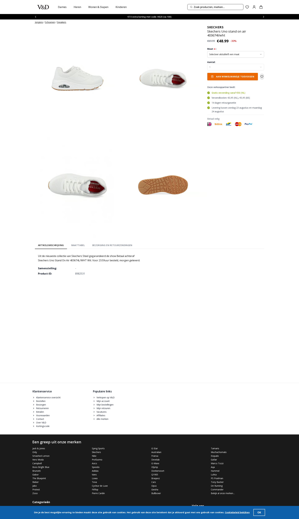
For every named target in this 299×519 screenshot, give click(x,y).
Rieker (35, 482)
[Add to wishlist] (262, 76)
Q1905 (154, 474)
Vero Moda (38, 459)
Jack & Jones (38, 448)
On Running (217, 485)
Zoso (35, 493)
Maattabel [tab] (78, 245)
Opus (154, 485)
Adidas (95, 470)
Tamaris (215, 448)
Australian (156, 452)
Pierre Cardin (98, 493)
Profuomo (97, 459)
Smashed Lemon (41, 455)
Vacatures (102, 411)
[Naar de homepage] (43, 7)
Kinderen (121, 7)
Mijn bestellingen (105, 404)
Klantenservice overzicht (48, 397)
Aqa (213, 467)
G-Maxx (155, 463)
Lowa (94, 478)
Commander (217, 489)
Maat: (211, 48)
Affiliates (101, 415)
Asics (94, 463)
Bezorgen (41, 404)
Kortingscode (43, 426)
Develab (155, 459)
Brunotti (36, 470)
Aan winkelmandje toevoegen (235, 76)
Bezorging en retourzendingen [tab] (112, 245)
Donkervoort (157, 470)
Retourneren (42, 408)
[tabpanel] (149, 265)
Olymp (154, 467)
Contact (40, 418)
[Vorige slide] (35, 16)
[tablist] (85, 246)
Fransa (154, 455)
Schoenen (50, 22)
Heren (77, 7)
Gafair (214, 459)
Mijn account (103, 401)
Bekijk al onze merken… (223, 493)
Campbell (37, 463)
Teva (94, 482)
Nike (94, 455)
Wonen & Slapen (98, 7)
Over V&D (41, 422)
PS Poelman (217, 478)
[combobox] (215, 7)
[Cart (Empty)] (261, 7)
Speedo (96, 467)
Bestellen (40, 401)
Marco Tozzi (217, 463)
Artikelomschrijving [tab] (51, 245)
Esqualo (215, 455)
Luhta (214, 474)
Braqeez (155, 478)
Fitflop (95, 489)
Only (34, 452)
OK (259, 512)
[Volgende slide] (263, 16)
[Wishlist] (247, 7)
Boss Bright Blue (40, 467)
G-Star (154, 448)
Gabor (35, 474)
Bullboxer (156, 493)
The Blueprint (39, 478)
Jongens (39, 22)
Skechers (96, 452)
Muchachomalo (219, 452)
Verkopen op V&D (106, 397)
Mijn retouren (103, 408)
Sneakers (61, 22)
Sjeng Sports (98, 448)
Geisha (154, 489)
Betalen (40, 411)
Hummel (215, 470)
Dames (62, 7)
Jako (34, 485)
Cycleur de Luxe (100, 485)
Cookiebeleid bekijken (237, 512)
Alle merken (102, 418)
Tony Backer (217, 482)
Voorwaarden (43, 415)
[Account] (254, 7)
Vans (94, 474)
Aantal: (211, 62)
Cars (153, 482)
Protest (36, 489)
